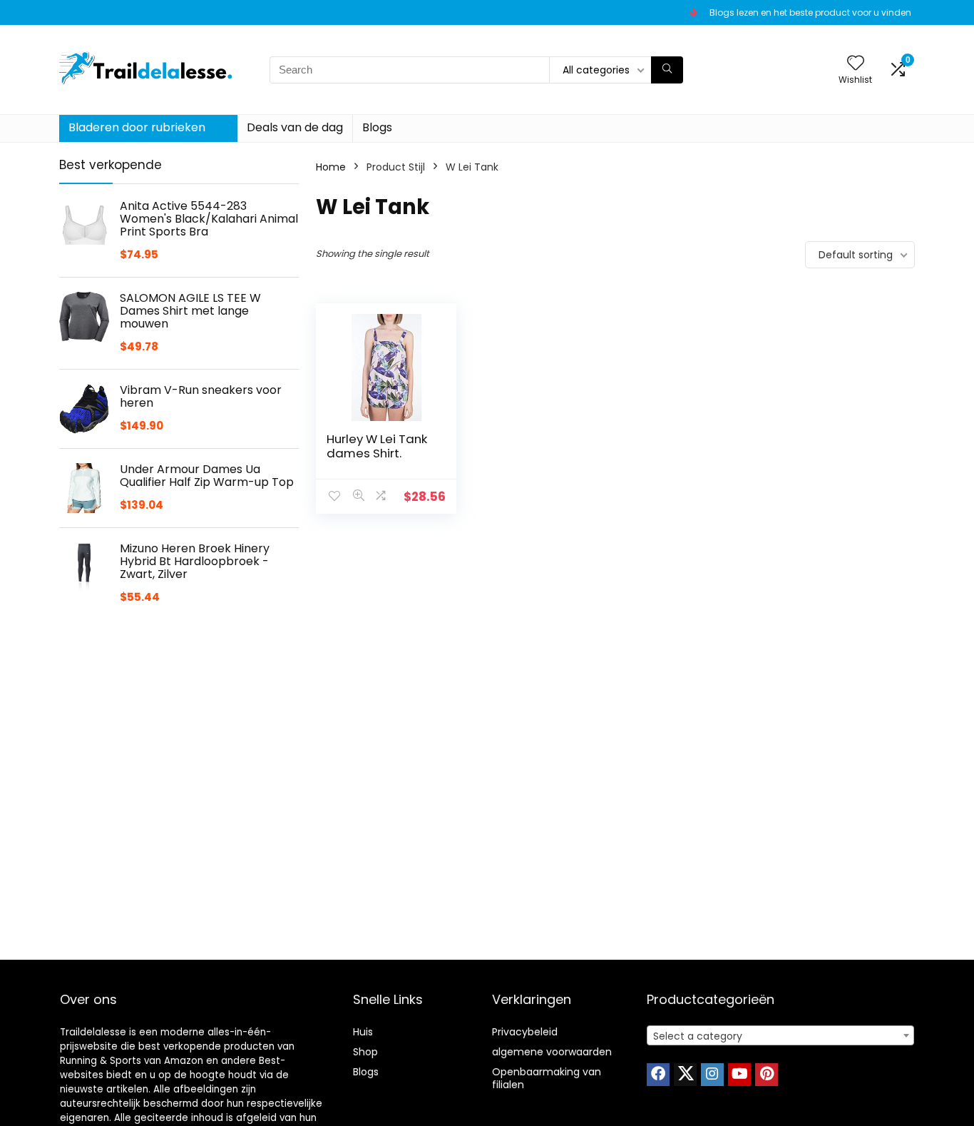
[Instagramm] (712, 1074)
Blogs (377, 127)
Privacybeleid (525, 1032)
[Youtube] (739, 1074)
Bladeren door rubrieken (136, 127)
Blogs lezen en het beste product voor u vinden (810, 12)
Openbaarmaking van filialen (546, 1078)
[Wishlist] (855, 64)
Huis (363, 1032)
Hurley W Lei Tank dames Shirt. (377, 446)
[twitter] (685, 1074)
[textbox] (780, 1036)
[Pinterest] (766, 1074)
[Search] (667, 69)
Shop (365, 1052)
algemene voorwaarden (552, 1052)
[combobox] (780, 1035)
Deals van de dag (295, 127)
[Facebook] (658, 1074)
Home (331, 167)
